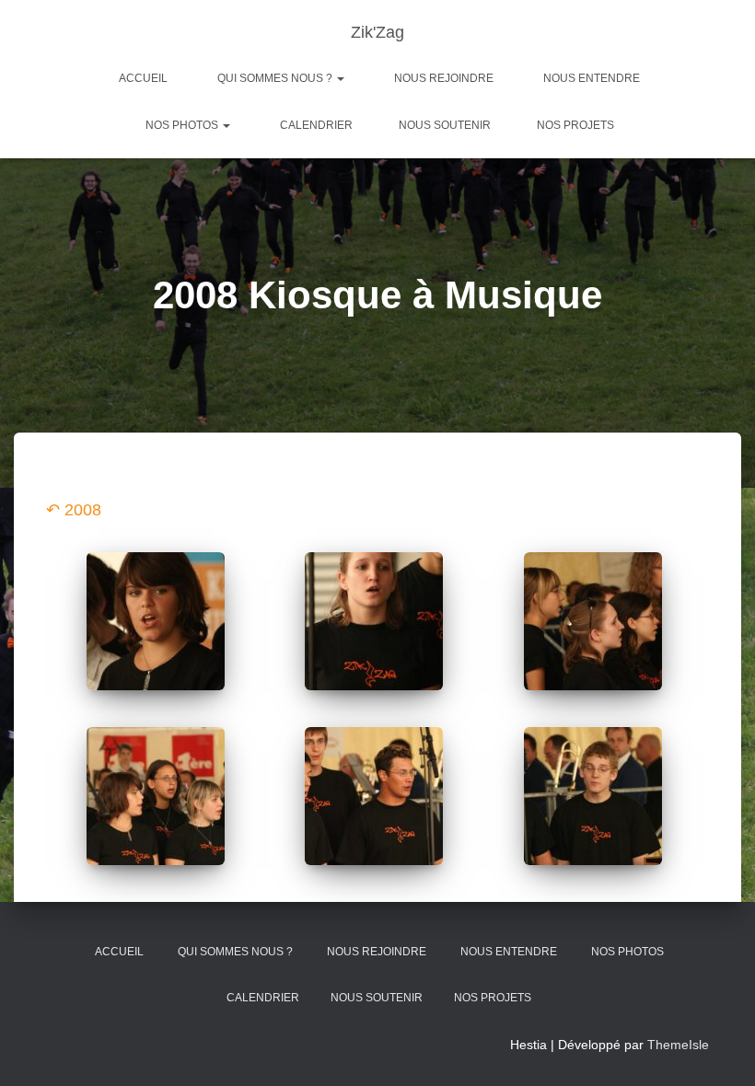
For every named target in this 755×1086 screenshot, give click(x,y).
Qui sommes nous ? (276, 78)
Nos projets (575, 125)
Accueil (143, 78)
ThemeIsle (678, 1044)
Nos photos (183, 125)
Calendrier (316, 125)
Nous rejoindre (444, 78)
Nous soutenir (445, 125)
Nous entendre (591, 78)
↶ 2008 (73, 510)
